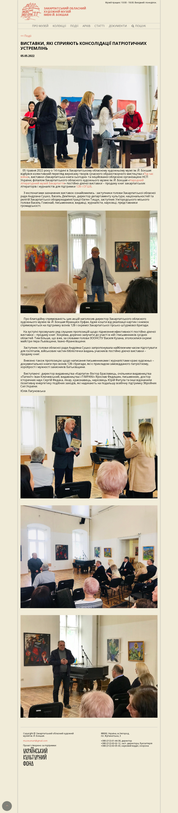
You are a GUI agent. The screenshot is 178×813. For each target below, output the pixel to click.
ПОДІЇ (74, 26)
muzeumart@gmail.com (35, 740)
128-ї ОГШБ (84, 186)
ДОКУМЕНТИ (118, 26)
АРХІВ (86, 26)
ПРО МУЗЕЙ (40, 26)
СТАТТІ (100, 26)
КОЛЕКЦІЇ (59, 26)
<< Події (26, 36)
